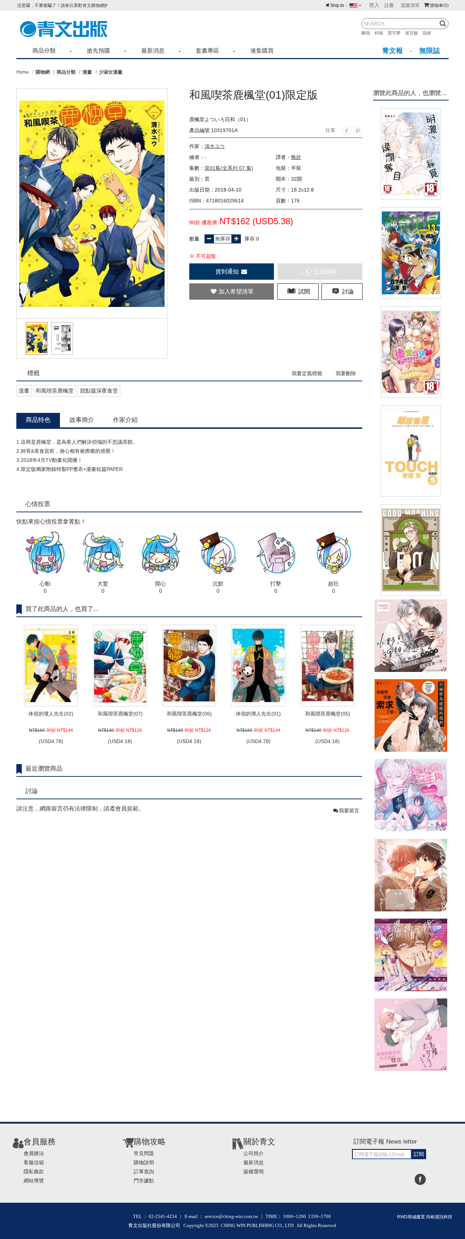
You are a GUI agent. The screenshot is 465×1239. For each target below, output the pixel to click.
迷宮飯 (413, 33)
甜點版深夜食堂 (99, 390)
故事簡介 (81, 420)
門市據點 (144, 1180)
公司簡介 (253, 1153)
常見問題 (144, 1153)
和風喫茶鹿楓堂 (55, 390)
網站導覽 (34, 1180)
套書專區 (207, 51)
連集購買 (262, 51)
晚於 (296, 157)
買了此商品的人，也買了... (62, 609)
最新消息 (153, 51)
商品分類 (44, 51)
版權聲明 (253, 1171)
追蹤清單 (410, 5)
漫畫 (87, 72)
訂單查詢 (144, 1171)
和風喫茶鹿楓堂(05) (327, 714)
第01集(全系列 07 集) (229, 168)
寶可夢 (396, 33)
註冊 (389, 5)
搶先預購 (98, 51)
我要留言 (349, 810)
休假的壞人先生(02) (50, 714)
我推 (429, 33)
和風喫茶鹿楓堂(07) (120, 714)
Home (22, 72)
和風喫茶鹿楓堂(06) (189, 714)
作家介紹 (125, 420)
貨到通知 (227, 271)
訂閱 (419, 1154)
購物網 (43, 72)
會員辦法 (34, 1153)
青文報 (392, 50)
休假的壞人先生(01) (258, 714)
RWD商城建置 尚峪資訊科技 (424, 1216)
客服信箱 (34, 1162)
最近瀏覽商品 (43, 768)
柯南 (381, 33)
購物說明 (144, 1162)
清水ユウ (215, 146)
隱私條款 (34, 1171)
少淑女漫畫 (110, 72)
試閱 (303, 291)
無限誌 (429, 50)
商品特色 (38, 420)
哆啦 (368, 33)
